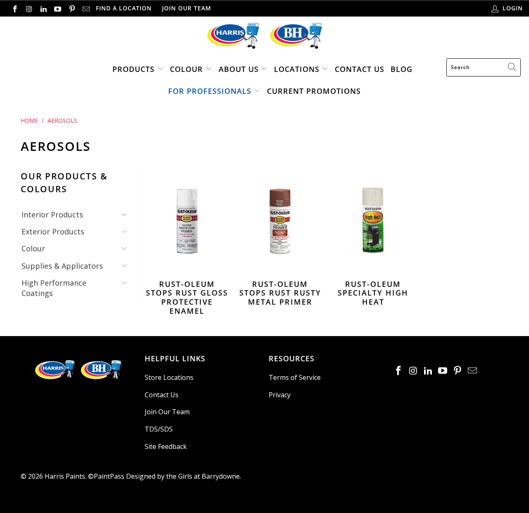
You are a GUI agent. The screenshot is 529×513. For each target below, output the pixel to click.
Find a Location (124, 8)
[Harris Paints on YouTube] (57, 8)
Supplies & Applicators (62, 266)
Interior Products (52, 215)
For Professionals (209, 91)
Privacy (280, 394)
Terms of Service (295, 377)
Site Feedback (166, 446)
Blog (401, 69)
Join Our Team (186, 8)
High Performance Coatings (53, 288)
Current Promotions (314, 91)
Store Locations (169, 377)
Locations (298, 69)
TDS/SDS (159, 429)
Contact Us (359, 69)
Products (133, 69)
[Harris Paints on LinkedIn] (43, 8)
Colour (186, 69)
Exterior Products (52, 231)
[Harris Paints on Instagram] (29, 8)
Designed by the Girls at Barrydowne (183, 476)
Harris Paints (65, 476)
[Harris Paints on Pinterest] (71, 8)
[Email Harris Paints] (86, 8)
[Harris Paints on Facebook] (14, 8)
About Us (239, 69)
